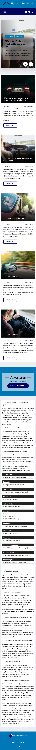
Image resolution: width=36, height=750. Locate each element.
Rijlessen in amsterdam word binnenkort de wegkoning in (16, 99)
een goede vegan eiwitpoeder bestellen (16, 555)
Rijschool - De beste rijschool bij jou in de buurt (15, 44)
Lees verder (9, 125)
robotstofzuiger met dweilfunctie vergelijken (17, 548)
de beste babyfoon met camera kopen (16, 477)
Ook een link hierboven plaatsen (18, 569)
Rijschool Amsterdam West (12, 540)
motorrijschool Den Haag (12, 519)
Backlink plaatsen (18, 386)
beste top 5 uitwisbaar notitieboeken (15, 562)
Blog (13, 742)
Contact (21, 742)
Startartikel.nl (8, 514)
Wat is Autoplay (9, 516)
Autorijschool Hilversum (11, 499)
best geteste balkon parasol (13, 506)
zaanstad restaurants (11, 533)
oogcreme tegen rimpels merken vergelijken (17, 492)
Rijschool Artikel (10, 276)
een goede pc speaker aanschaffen (15, 485)
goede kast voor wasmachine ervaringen (16, 526)
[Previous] (25, 64)
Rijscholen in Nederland (14, 218)
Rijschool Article (10, 334)
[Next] (31, 64)
